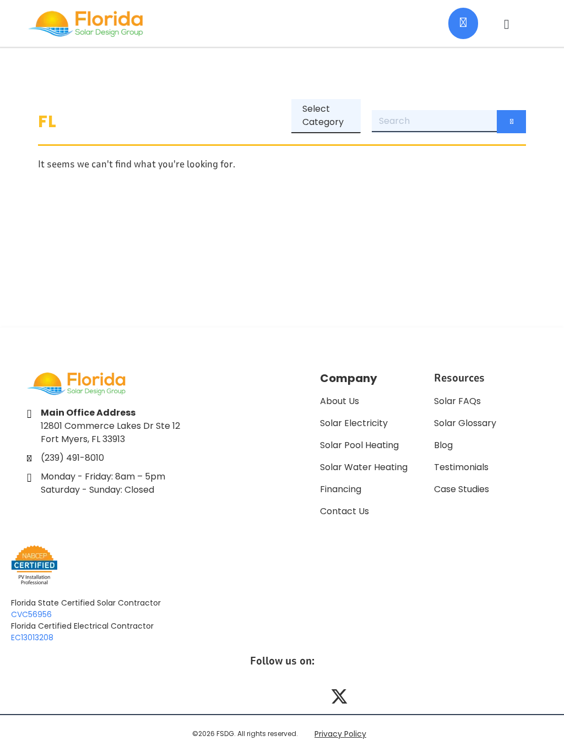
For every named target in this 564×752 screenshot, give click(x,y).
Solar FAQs (457, 401)
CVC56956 (31, 614)
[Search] (511, 121)
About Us (339, 401)
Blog (443, 445)
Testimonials (461, 467)
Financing (340, 489)
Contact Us (344, 511)
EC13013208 (32, 637)
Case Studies (461, 489)
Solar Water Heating (364, 467)
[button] (507, 24)
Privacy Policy (340, 733)
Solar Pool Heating (359, 445)
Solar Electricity (354, 423)
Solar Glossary (465, 423)
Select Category (323, 115)
